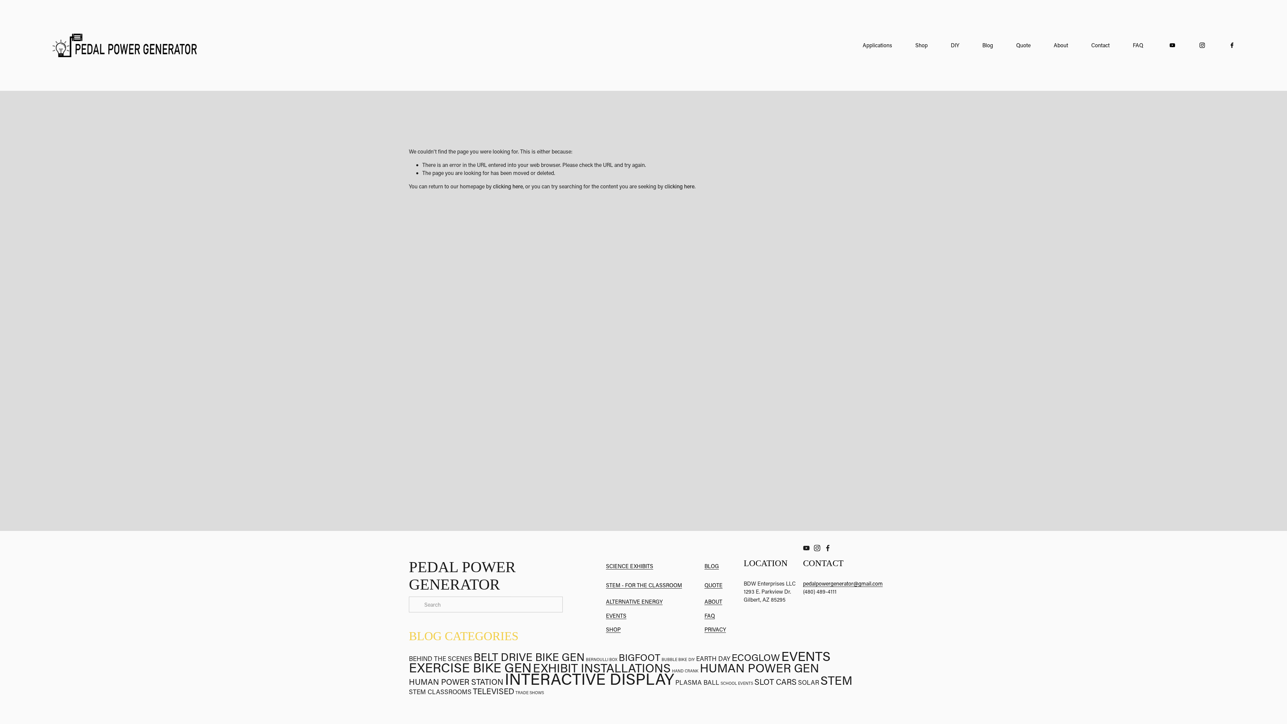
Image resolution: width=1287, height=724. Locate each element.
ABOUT (713, 601)
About (1061, 45)
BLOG (711, 565)
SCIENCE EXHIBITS (629, 565)
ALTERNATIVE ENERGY (634, 601)
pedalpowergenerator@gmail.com (843, 583)
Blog (987, 45)
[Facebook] (1232, 45)
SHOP (613, 629)
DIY (955, 45)
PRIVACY (715, 629)
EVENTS (616, 615)
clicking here (508, 186)
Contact (1100, 45)
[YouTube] (1172, 45)
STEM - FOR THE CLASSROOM (644, 585)
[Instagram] (1202, 45)
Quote (1023, 45)
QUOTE (713, 585)
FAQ (1138, 45)
